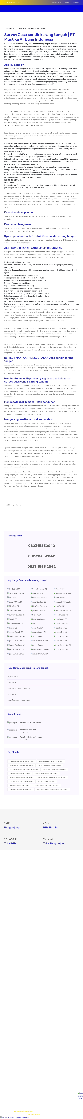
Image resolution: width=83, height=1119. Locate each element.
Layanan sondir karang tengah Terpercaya (24, 769)
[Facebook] (5, 1089)
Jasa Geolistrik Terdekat (30, 722)
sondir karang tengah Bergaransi (21, 789)
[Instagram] (12, 1089)
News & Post (56, 3)
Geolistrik (29, 873)
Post (28, 899)
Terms (67, 3)
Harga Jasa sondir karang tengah (49, 765)
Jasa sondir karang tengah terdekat (46, 785)
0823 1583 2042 (41, 566)
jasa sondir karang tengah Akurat (54, 769)
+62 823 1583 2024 (13, 3)
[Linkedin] (15, 1089)
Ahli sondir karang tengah (46, 781)
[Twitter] (8, 1089)
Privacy (76, 3)
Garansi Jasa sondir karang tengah (21, 777)
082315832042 (41, 546)
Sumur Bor (30, 886)
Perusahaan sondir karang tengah (21, 781)
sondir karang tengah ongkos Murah (22, 761)
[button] (76, 8)
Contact (29, 903)
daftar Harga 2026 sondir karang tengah (51, 777)
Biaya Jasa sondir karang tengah (46, 773)
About (28, 890)
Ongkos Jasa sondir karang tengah (50, 761)
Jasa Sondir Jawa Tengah (31, 737)
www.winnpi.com (34, 1114)
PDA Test (29, 877)
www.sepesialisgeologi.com (23, 1111)
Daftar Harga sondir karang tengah (21, 765)
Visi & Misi (30, 894)
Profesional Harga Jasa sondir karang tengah (52, 789)
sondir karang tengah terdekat (20, 773)
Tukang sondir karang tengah (19, 785)
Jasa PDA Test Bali (28, 730)
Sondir (28, 881)
